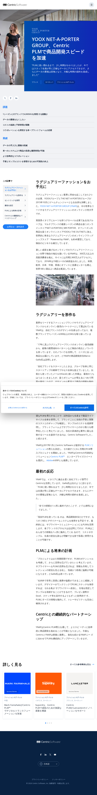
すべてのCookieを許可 (79, 408)
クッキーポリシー (58, 779)
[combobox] (51, 764)
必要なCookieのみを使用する (17, 407)
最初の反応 (9, 205)
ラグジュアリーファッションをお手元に (14, 188)
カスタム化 (47, 408)
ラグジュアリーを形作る (14, 195)
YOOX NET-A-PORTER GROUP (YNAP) (58, 206)
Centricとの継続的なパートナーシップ (13, 216)
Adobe (49, 460)
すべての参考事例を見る (80, 664)
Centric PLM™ (58, 456)
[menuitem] (40, 779)
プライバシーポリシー (40, 779)
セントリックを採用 (12, 200)
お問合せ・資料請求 (15, 226)
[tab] (45, 723)
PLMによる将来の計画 (13, 210)
